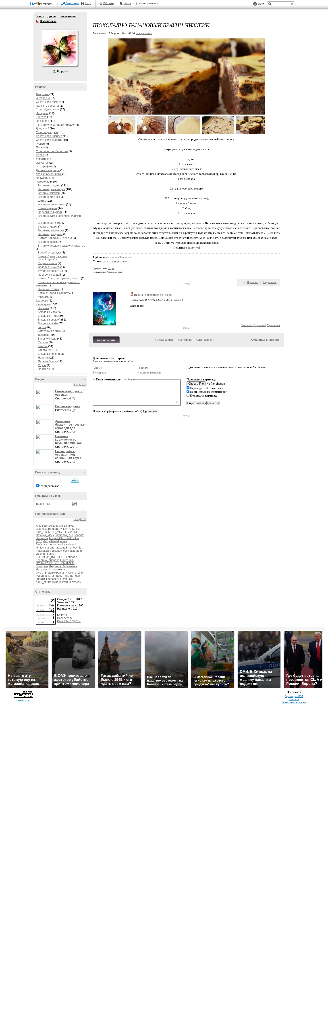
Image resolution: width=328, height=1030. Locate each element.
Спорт (40, 155)
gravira (61, 544)
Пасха (40, 147)
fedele (63, 541)
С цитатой (259, 325)
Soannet (79, 535)
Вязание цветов (48, 241)
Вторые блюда (47, 338)
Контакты (294, 699)
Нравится (252, 282)
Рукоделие (43, 181)
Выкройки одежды (49, 252)
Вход (88, 3)
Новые (275, 339)
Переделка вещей (49, 274)
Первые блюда (47, 361)
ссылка (177, 299)
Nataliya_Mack (45, 535)
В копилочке (37, 21)
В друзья (62, 71)
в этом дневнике (49, 486)
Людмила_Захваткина (63, 566)
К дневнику (185, 339)
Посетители (65, 618)
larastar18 (61, 547)
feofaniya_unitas (46, 544)
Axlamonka (56, 525)
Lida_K (40, 532)
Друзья (52, 16)
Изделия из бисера (50, 267)
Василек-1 (49, 553)
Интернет (42, 113)
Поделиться (269, 282)
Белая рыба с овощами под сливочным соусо (68, 455)
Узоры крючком (47, 263)
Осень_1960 (76, 572)
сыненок (57, 582)
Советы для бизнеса (49, 136)
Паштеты (44, 369)
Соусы (42, 365)
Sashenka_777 (64, 535)
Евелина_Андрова (47, 560)
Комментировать (106, 339)
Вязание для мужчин (51, 230)
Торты (42, 327)
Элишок (67, 578)
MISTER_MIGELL (56, 532)
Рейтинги (108, 3)
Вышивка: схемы (48, 289)
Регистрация (72, 3)
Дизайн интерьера (48, 170)
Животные (42, 158)
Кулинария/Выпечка (118, 257)
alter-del (54, 541)
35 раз (111, 268)
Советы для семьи (47, 109)
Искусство (42, 162)
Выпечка (43, 308)
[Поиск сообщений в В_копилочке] (75, 481)
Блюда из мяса (47, 312)
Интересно (43, 98)
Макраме (43, 296)
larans (50, 547)
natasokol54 (43, 550)
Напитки (43, 357)
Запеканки (44, 350)
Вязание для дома (49, 222)
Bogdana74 (55, 528)
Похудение (43, 177)
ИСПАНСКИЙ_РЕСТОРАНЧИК (55, 563)
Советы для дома (47, 101)
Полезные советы (47, 105)
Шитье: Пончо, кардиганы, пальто (59, 278)
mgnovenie (74, 547)
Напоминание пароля (149, 372)
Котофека (42, 566)
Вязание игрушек (49, 196)
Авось (127, 3)
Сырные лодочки (67, 406)
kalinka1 (71, 544)
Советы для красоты (49, 139)
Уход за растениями (49, 174)
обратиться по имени (158, 294)
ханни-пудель (72, 582)
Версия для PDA (294, 696)
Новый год (42, 120)
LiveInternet (42, 4)
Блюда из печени (49, 353)
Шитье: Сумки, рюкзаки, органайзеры (52, 258)
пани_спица (43, 582)
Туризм (40, 143)
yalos (39, 553)
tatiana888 (76, 550)
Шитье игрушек (47, 208)
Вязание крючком (49, 193)
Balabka (69, 525)
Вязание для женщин (51, 189)
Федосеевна (53, 578)
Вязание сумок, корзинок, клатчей (59, 215)
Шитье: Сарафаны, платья (55, 238)
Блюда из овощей (49, 319)
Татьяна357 (55, 575)
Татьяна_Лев (71, 575)
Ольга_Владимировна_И (51, 572)
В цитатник (273, 325)
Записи (40, 16)
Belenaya (42, 528)
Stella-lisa (42, 538)
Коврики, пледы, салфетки (54, 293)
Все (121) (80, 384)
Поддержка (255, 4)
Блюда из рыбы (48, 323)
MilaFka (72, 532)
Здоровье (42, 300)
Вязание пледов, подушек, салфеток (61, 245)
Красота (41, 117)
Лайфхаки (42, 94)
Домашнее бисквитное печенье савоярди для (70, 425)
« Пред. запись (164, 339)
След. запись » (205, 339)
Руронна (41, 575)
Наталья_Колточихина (50, 569)
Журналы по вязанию (51, 204)
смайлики (129, 379)
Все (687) (80, 519)
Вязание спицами (49, 185)
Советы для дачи (47, 132)
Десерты (43, 334)
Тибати (40, 578)
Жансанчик (67, 560)
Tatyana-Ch (56, 538)
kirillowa (41, 547)
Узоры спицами (48, 226)
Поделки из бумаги (50, 212)
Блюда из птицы (48, 315)
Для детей (42, 128)
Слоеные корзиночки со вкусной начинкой (68, 440)
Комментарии (68, 16)
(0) (73, 398)
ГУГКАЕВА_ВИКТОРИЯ (51, 557)
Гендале (71, 557)
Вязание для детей (50, 234)
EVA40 (67, 528)
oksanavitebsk (60, 550)
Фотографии (44, 166)
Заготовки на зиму (49, 331)
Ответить (247, 325)
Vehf (45, 541)
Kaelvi (76, 528)
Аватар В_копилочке (59, 48)
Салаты (43, 342)
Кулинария (43, 304)
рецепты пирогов (114, 261)
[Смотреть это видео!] (45, 396)
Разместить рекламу (294, 702)
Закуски (43, 346)
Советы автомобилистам (52, 151)
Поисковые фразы (69, 621)
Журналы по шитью (50, 270)
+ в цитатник (144, 33)
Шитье (42, 200)
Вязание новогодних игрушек (56, 124)
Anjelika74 (42, 525)
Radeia (138, 294)
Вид (261, 4)
